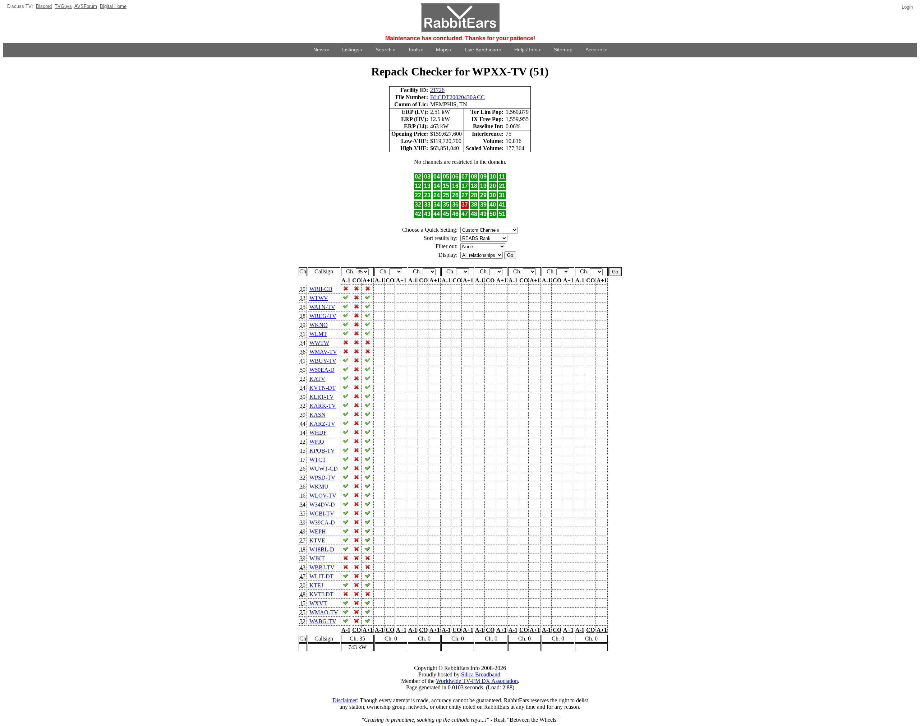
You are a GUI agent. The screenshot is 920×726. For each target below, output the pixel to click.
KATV (317, 379)
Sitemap (563, 49)
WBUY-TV (322, 361)
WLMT (318, 334)
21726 (437, 90)
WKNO (318, 325)
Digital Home (113, 6)
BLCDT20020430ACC (457, 97)
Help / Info (526, 49)
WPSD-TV (322, 478)
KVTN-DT (322, 388)
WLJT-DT (321, 576)
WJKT (317, 558)
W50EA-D (322, 370)
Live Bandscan (481, 49)
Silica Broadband (480, 674)
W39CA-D (322, 522)
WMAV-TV (323, 352)
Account (594, 49)
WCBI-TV (321, 513)
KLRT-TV (321, 397)
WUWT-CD (323, 469)
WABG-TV (322, 621)
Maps (442, 49)
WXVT (318, 603)
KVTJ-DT (321, 594)
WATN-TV (322, 307)
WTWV (318, 298)
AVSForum (85, 6)
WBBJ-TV (322, 567)
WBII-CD (320, 289)
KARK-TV (322, 406)
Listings (350, 49)
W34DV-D (322, 504)
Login (907, 7)
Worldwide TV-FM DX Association (477, 681)
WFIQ (316, 442)
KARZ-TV (322, 424)
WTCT (317, 460)
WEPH (317, 531)
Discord (44, 6)
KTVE (317, 540)
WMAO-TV (323, 612)
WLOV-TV (322, 496)
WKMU (318, 487)
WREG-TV (322, 316)
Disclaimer (344, 700)
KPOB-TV (322, 451)
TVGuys (63, 6)
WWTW (319, 343)
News (319, 49)
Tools (414, 49)
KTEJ (316, 585)
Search (384, 49)
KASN (317, 415)
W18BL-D (321, 549)
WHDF (318, 433)
